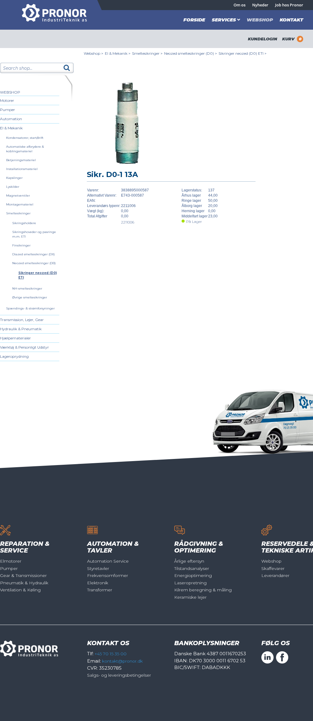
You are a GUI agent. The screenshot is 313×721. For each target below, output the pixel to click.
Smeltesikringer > (147, 53)
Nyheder (260, 5)
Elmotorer (10, 561)
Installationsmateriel (22, 169)
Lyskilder (12, 187)
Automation (11, 118)
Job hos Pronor (289, 5)
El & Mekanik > (118, 53)
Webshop (260, 20)
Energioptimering (193, 575)
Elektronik (97, 582)
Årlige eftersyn (189, 561)
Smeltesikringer (18, 213)
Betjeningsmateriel (21, 160)
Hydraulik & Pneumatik (21, 329)
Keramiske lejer (190, 597)
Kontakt (291, 20)
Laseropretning (190, 582)
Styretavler (98, 568)
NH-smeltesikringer (27, 288)
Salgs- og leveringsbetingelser (119, 675)
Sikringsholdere (24, 223)
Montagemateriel (19, 204)
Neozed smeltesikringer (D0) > (190, 53)
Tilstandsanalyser (191, 568)
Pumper (7, 109)
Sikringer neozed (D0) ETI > (243, 53)
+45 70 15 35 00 (111, 653)
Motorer (7, 100)
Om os (239, 5)
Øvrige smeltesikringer (29, 297)
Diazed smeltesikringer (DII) (33, 254)
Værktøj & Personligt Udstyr (24, 347)
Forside (194, 20)
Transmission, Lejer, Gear (22, 319)
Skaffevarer (273, 568)
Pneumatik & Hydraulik (24, 582)
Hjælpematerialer (15, 338)
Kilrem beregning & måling (203, 589)
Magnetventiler (18, 196)
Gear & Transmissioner (23, 575)
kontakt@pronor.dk (122, 661)
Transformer (99, 589)
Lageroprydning (14, 356)
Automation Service (108, 561)
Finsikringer (21, 245)
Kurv (291, 38)
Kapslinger (14, 178)
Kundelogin (262, 38)
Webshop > (93, 53)
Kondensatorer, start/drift (24, 138)
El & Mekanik (11, 128)
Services (224, 20)
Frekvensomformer (107, 575)
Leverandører (275, 575)
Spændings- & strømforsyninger (30, 308)
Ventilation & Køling (20, 589)
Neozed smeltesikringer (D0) (34, 263)
